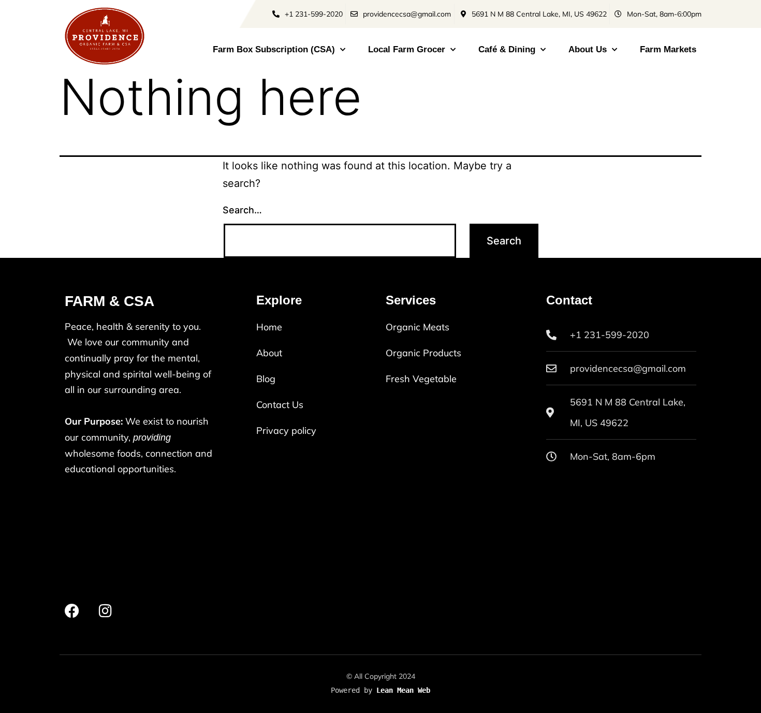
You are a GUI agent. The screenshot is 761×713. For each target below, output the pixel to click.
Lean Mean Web (403, 690)
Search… (242, 210)
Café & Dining (506, 49)
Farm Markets (668, 49)
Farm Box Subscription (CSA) (274, 49)
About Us (587, 49)
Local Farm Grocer (406, 49)
